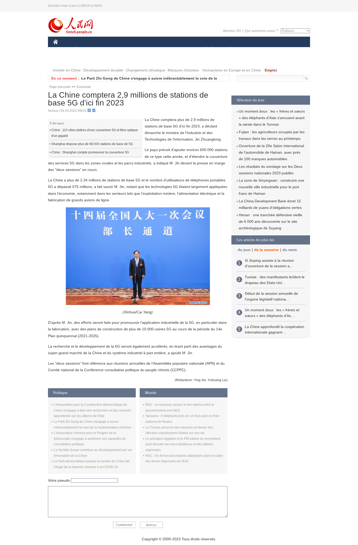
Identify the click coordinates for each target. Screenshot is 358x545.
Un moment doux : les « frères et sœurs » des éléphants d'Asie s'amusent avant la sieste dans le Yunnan (272, 117)
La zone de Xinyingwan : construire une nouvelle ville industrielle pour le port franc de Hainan (271, 187)
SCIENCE (156, 49)
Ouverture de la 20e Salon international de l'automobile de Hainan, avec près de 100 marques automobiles (271, 152)
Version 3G (232, 31)
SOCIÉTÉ (203, 49)
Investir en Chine (67, 70)
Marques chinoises (183, 70)
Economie (84, 87)
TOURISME (271, 49)
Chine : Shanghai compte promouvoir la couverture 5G (90, 152)
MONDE (110, 49)
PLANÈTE (227, 49)
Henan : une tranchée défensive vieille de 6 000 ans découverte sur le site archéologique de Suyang (270, 221)
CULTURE (179, 49)
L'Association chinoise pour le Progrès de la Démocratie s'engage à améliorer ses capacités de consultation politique (90, 438)
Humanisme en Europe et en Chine (232, 70)
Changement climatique (145, 70)
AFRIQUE (132, 49)
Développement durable (103, 70)
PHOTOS (87, 60)
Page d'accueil (59, 87)
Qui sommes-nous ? (261, 31)
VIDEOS (108, 60)
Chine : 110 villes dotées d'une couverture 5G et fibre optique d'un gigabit (94, 133)
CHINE (62, 49)
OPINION (64, 60)
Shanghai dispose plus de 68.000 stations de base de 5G (92, 144)
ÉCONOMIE (85, 49)
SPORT (248, 49)
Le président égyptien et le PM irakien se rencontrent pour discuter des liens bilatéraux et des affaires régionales (182, 444)
